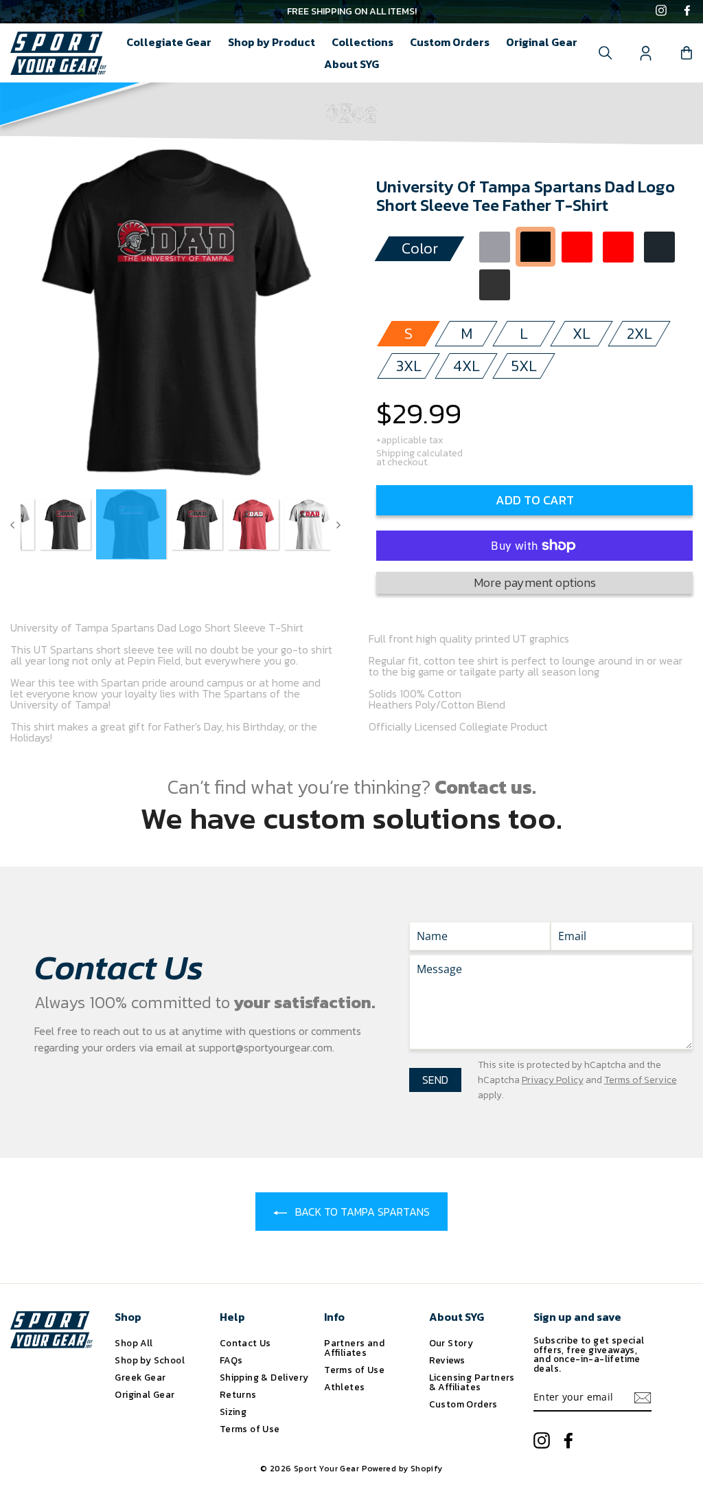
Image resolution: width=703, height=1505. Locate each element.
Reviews (447, 1360)
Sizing (233, 1411)
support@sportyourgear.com (265, 1047)
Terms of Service (640, 1080)
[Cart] (686, 53)
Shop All (133, 1343)
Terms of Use (250, 1429)
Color (420, 248)
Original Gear (541, 42)
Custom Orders (449, 42)
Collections (362, 42)
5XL (524, 366)
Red (577, 247)
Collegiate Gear (168, 42)
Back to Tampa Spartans (361, 1211)
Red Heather (618, 247)
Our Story (451, 1343)
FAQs (231, 1360)
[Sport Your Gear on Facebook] (687, 11)
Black (535, 247)
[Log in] (646, 53)
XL (581, 333)
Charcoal (659, 247)
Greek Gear (140, 1377)
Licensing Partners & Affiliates (472, 1382)
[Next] (338, 524)
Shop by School (150, 1360)
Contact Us (245, 1343)
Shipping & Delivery (264, 1377)
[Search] (605, 53)
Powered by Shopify (402, 1468)
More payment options (535, 582)
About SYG (351, 64)
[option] (351, 11)
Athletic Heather (494, 247)
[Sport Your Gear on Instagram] (661, 11)
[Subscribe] (643, 1398)
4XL (466, 366)
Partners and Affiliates (354, 1347)
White (535, 284)
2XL (639, 333)
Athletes (344, 1387)
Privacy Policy (553, 1080)
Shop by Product (271, 42)
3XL (409, 366)
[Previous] (12, 524)
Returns (238, 1394)
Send (435, 1079)
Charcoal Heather (494, 284)
